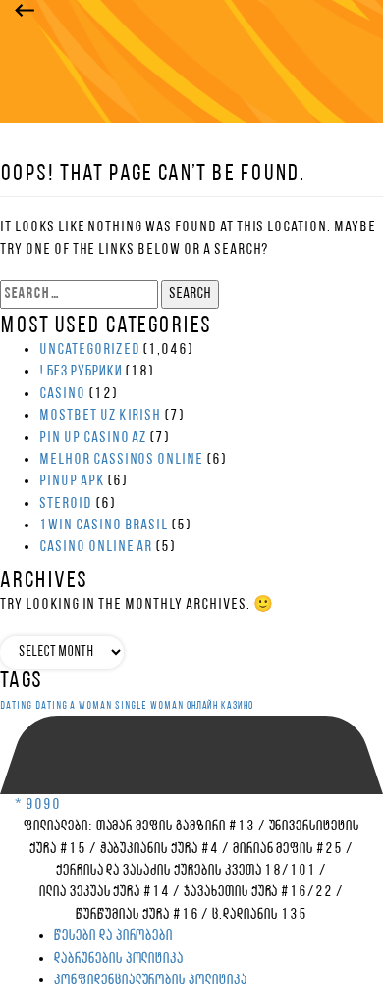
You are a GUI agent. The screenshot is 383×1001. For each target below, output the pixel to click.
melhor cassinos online (121, 460)
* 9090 (38, 805)
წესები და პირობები (113, 936)
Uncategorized (89, 350)
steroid (65, 504)
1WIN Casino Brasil (103, 525)
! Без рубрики (80, 371)
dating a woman (73, 706)
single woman (149, 706)
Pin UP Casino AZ (92, 438)
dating (16, 706)
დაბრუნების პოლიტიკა (119, 959)
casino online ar (95, 547)
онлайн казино (220, 706)
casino (62, 394)
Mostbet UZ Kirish (100, 416)
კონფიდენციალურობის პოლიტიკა (150, 980)
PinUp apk (71, 481)
